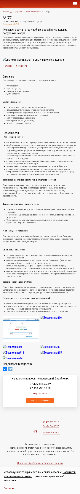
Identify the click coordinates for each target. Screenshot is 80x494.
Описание (9, 66)
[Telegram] (10, 369)
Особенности (21, 66)
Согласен (9, 488)
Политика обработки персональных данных (40, 463)
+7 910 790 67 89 (40, 388)
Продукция (18, 12)
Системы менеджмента (34, 12)
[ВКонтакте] (5, 369)
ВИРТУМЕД (7, 12)
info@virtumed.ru (51, 432)
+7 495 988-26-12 (40, 384)
